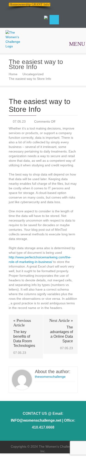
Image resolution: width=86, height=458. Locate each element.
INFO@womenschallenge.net (36, 420)
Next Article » (61, 320)
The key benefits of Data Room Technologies (24, 339)
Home (13, 74)
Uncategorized (33, 74)
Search (54, 19)
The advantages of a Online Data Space (61, 334)
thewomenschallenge (50, 376)
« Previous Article (22, 322)
